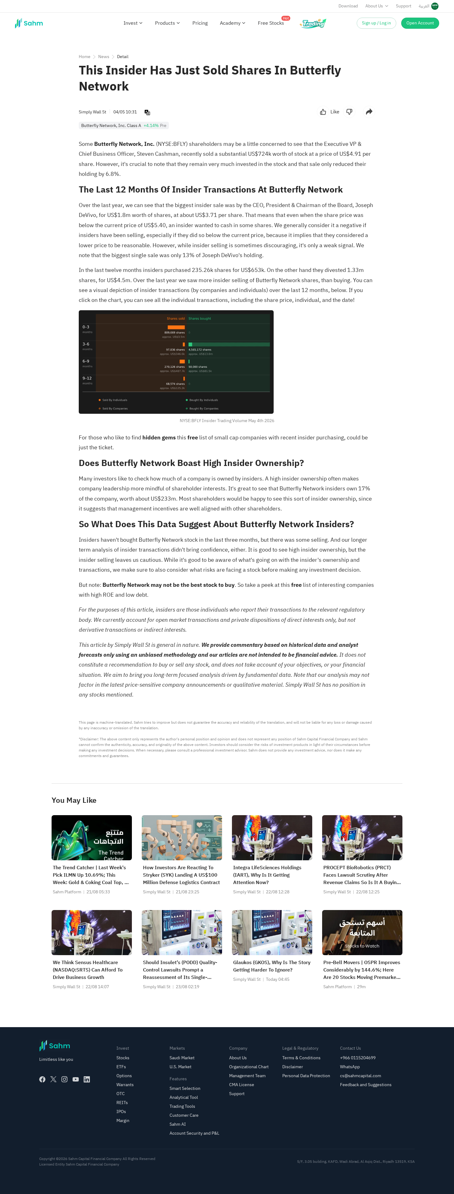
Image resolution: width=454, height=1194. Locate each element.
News (103, 56)
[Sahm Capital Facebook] (42, 1079)
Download (348, 6)
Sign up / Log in (376, 23)
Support (403, 6)
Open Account (420, 23)
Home (84, 56)
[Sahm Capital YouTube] (76, 1079)
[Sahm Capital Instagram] (64, 1079)
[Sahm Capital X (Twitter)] (53, 1079)
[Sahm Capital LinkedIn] (87, 1079)
